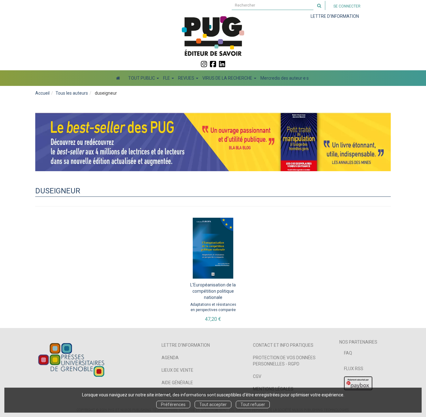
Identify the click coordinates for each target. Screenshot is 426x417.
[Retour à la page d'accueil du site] (213, 36)
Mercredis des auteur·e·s (284, 78)
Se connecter (347, 6)
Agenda (170, 357)
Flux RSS (353, 368)
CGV (257, 376)
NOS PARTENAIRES (358, 342)
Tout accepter (213, 404)
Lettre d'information (186, 345)
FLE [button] (167, 78)
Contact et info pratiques (283, 345)
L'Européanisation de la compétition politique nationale (213, 291)
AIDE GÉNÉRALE (177, 382)
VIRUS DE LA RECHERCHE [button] (227, 78)
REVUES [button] (186, 78)
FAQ (348, 352)
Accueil (42, 93)
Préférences (173, 404)
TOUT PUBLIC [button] (142, 78)
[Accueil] (118, 78)
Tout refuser (252, 404)
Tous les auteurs (72, 93)
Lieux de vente (177, 370)
